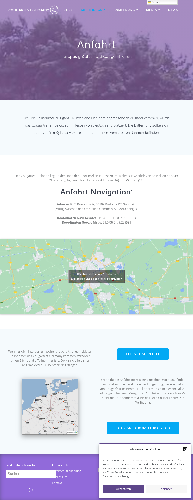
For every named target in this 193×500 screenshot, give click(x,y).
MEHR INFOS (91, 9)
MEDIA (151, 9)
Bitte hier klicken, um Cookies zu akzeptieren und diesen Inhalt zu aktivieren (96, 276)
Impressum (59, 477)
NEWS (173, 9)
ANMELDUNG (124, 9)
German (155, 2)
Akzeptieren (123, 489)
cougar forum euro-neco (142, 427)
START (69, 9)
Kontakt (57, 483)
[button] (185, 449)
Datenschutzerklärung (66, 471)
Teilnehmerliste (143, 353)
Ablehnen (166, 489)
